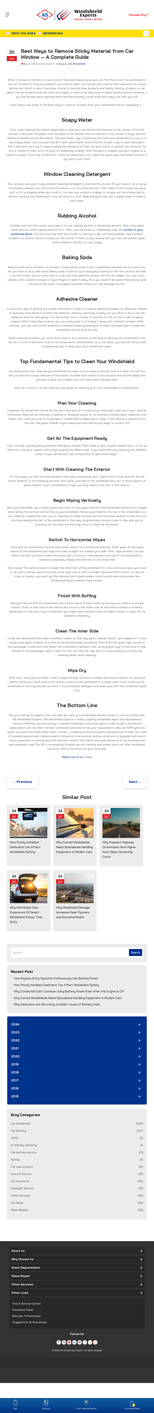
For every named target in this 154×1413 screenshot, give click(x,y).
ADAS (77, 1138)
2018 (15, 1072)
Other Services (77, 1195)
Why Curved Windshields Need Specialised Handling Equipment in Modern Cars (68, 998)
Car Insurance (77, 1181)
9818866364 (53, 33)
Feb (11, 58)
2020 (15, 1056)
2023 (15, 1032)
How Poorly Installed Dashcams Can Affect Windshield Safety (56, 985)
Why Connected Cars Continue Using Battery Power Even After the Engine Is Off (69, 991)
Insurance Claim (22, 1310)
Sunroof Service (77, 1174)
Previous (22, 781)
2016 (15, 1088)
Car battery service (77, 1152)
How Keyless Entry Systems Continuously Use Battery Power (56, 978)
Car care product (77, 1166)
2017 (15, 1080)
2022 (15, 1040)
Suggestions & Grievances (29, 1322)
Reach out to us (72, 757)
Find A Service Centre (26, 1303)
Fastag (77, 1159)
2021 (15, 1048)
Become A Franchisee (26, 1316)
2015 (15, 1096)
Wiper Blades (77, 1210)
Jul (14, 816)
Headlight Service (77, 1188)
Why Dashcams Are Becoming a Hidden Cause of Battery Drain (57, 1004)
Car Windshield (76, 63)
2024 (15, 1024)
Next (135, 781)
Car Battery (77, 1130)
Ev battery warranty (77, 1145)
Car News (77, 1203)
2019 (15, 1064)
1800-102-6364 (23, 33)
